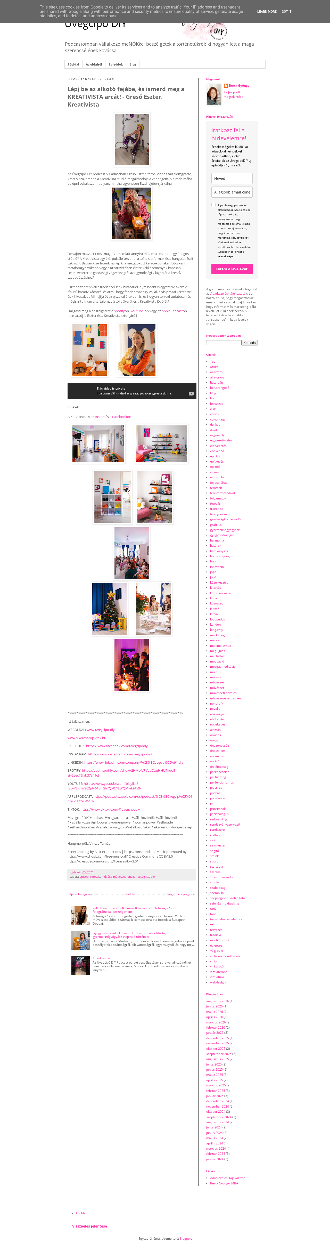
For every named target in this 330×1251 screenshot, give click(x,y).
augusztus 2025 (217, 1059)
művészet (119, 876)
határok (215, 545)
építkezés (217, 461)
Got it (286, 11)
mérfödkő (217, 656)
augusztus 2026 (217, 1001)
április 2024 (214, 1143)
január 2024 (215, 1159)
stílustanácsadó (221, 877)
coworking (217, 419)
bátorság (216, 382)
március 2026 (216, 1022)
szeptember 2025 (219, 1054)
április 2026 (214, 1017)
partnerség (218, 777)
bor (212, 398)
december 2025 (217, 1038)
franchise (217, 508)
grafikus (216, 524)
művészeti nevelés (223, 693)
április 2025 (214, 1080)
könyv (214, 598)
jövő (213, 577)
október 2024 (215, 1111)
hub (213, 561)
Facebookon (121, 416)
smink (214, 856)
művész (107, 876)
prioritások (218, 808)
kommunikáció (220, 593)
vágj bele (216, 950)
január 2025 (215, 1096)
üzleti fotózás (219, 940)
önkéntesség (219, 766)
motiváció (217, 661)
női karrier (217, 719)
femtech (216, 488)
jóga (213, 572)
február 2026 (215, 1027)
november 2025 (217, 1043)
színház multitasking (224, 903)
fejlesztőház (218, 482)
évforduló (217, 477)
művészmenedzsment (226, 698)
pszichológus (219, 814)
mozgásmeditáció (223, 666)
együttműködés (221, 440)
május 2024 (214, 1138)
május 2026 (214, 1012)
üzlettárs (216, 945)
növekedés (218, 724)
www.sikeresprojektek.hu (87, 738)
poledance (217, 798)
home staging (220, 556)
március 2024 (216, 1148)
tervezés (216, 929)
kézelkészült (219, 582)
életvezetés (218, 445)
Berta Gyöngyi (240, 86)
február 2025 (215, 1090)
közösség (217, 603)
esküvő (215, 472)
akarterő (216, 372)
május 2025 (214, 1074)
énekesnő (217, 451)
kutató (214, 609)
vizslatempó (218, 972)
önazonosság (136, 876)
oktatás (215, 730)
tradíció (215, 935)
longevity (216, 629)
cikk (213, 409)
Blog (132, 64)
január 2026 (215, 1032)
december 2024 (217, 1101)
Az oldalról (94, 64)
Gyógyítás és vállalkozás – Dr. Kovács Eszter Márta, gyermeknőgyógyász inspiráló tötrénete (129, 935)
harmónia (217, 540)
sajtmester (218, 845)
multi (213, 672)
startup (215, 871)
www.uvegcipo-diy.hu (103, 729)
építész (215, 456)
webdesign (218, 982)
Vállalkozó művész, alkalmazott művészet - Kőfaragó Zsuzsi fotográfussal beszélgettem (135, 910)
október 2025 (215, 1048)
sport (214, 861)
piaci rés (216, 787)
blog (213, 393)
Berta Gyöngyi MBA (224, 1183)
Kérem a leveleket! (232, 269)
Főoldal (73, 64)
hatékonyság (219, 551)
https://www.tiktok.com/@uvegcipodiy (110, 809)
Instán (100, 416)
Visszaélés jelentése (89, 1226)
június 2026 (214, 1006)
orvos (214, 740)
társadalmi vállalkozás (226, 919)
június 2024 (214, 1133)
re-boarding (218, 819)
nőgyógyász (218, 714)
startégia (216, 866)
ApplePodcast (172, 311)
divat (213, 430)
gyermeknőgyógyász (225, 530)
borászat (216, 403)
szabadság (218, 887)
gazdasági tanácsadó (225, 519)
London (215, 624)
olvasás (215, 735)
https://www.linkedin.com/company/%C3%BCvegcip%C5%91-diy (133, 762)
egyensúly (217, 435)
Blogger (185, 1238)
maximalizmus (220, 645)
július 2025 (214, 1064)
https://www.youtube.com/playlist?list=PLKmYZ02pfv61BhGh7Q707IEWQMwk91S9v (105, 785)
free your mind (220, 514)
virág (213, 961)
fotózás (95, 876)
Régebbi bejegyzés (180, 894)
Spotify (119, 311)
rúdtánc (215, 835)
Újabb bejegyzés (81, 894)
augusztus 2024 (217, 1122)
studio (150, 876)
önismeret (217, 756)
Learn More (267, 11)
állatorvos (217, 377)
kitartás (215, 587)
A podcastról (102, 958)
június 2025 (214, 1069)
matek (214, 640)
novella (215, 708)
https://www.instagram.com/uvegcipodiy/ (120, 754)
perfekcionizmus (222, 782)
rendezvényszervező (225, 824)
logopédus (217, 619)
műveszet (217, 682)
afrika (214, 367)
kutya (214, 614)
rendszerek (218, 829)
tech (213, 924)
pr (211, 803)
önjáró (214, 761)
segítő (214, 851)
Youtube (137, 311)
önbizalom (217, 750)
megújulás (217, 651)
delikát (215, 424)
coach (214, 414)
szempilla (217, 893)
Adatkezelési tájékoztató (227, 293)
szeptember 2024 (219, 1117)
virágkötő (217, 966)
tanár (214, 908)
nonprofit (216, 703)
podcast (215, 793)
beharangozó (219, 387)
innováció (217, 566)
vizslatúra (217, 977)
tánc (213, 914)
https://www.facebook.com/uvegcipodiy (117, 746)
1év (212, 361)
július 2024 (214, 1127)
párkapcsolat (219, 772)
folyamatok (218, 498)
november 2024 (217, 1106)
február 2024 (215, 1153)
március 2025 (216, 1085)
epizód (84, 876)
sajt (212, 840)
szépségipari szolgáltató (227, 898)
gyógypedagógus (222, 535)
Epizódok (116, 64)
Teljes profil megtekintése (233, 94)
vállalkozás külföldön (225, 956)
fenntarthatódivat (222, 493)
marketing (217, 635)
